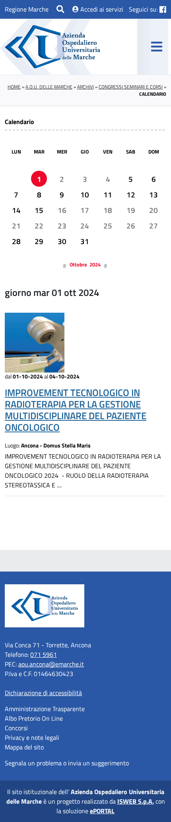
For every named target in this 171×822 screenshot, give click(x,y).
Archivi (85, 87)
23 (62, 225)
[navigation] (157, 47)
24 (84, 225)
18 (107, 210)
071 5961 (43, 654)
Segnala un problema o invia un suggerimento (67, 763)
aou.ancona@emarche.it (51, 664)
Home (14, 87)
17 (84, 210)
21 (16, 225)
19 (130, 210)
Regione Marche (27, 9)
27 (153, 225)
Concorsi (16, 728)
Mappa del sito (24, 747)
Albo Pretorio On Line (34, 718)
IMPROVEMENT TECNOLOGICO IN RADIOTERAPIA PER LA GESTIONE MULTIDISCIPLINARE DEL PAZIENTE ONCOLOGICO (75, 409)
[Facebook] (162, 9)
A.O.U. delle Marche (48, 87)
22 (39, 225)
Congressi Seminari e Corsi (131, 87)
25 (107, 225)
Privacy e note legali (32, 737)
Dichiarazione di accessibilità (43, 693)
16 (62, 210)
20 (153, 210)
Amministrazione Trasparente (45, 709)
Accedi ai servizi (101, 9)
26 (130, 225)
